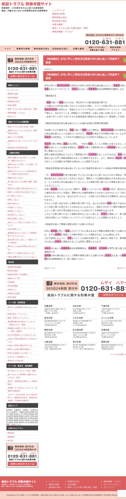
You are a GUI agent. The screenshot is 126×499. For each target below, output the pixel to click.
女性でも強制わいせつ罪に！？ (20, 353)
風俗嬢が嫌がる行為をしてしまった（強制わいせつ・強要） (21, 323)
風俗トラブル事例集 (15, 137)
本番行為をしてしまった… (18, 314)
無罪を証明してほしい (16, 218)
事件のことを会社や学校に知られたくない (22, 247)
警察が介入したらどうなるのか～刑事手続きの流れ (22, 132)
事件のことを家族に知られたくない (21, 253)
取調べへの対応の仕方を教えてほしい (22, 192)
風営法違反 (12, 297)
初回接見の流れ (59, 20)
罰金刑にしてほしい (15, 211)
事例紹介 (11, 433)
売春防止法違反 (14, 293)
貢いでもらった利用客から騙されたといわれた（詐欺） (22, 375)
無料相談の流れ (59, 17)
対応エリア (12, 116)
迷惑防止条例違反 (15, 267)
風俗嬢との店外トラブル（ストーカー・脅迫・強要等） (21, 329)
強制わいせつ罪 (14, 278)
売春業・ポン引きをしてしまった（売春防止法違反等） (22, 389)
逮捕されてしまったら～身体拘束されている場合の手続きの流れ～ (22, 172)
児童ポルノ (12, 289)
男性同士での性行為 (15, 360)
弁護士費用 (57, 24)
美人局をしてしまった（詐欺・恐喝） (22, 370)
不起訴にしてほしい (15, 207)
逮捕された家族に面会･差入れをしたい (23, 188)
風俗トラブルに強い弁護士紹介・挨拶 (70, 27)
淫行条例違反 (13, 285)
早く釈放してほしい (15, 196)
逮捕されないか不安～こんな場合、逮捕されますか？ (22, 165)
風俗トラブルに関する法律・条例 (21, 126)
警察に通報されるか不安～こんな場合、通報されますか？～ (21, 159)
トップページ (58, 10)
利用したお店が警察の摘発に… (20, 349)
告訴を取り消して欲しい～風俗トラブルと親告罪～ (22, 241)
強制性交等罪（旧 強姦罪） (18, 274)
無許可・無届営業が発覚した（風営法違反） (22, 382)
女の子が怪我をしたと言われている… (22, 335)
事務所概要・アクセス (62, 31)
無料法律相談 (13, 97)
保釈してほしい (14, 199)
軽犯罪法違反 (13, 270)
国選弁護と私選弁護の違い (18, 147)
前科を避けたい (14, 203)
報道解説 (11, 436)
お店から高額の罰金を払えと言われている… (22, 340)
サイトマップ (109, 487)
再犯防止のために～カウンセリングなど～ (22, 142)
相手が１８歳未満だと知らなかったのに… (22, 308)
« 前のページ (49, 267)
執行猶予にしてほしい (16, 214)
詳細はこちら (16, 424)
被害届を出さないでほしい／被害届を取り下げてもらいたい (22, 234)
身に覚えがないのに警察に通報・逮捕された (22, 183)
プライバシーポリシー (112, 484)
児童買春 (11, 282)
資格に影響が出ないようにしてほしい (22, 257)
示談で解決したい (15, 229)
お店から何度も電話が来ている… (21, 345)
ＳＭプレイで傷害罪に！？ (18, 356)
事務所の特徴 (58, 13)
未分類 (10, 440)
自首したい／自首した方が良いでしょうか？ (22, 224)
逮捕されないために (15, 177)
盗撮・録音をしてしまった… (19, 317)
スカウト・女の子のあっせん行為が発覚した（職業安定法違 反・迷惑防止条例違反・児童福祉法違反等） (23, 397)
